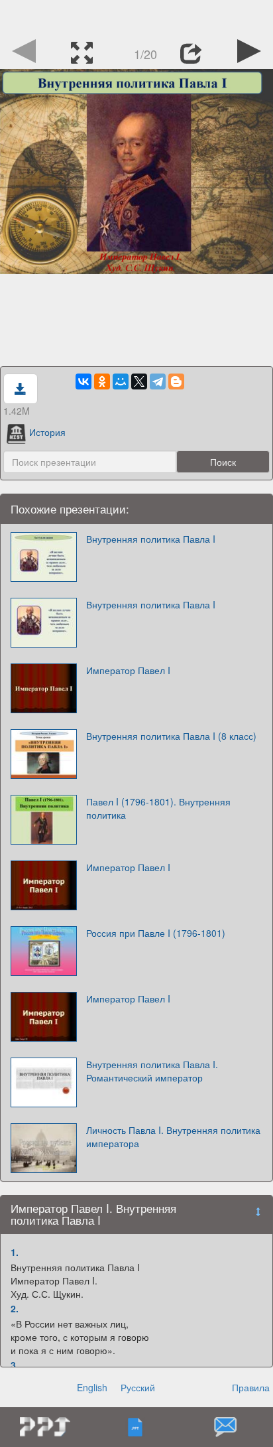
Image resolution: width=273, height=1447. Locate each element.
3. (15, 1364)
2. (15, 1308)
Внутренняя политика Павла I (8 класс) (171, 735)
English (92, 1387)
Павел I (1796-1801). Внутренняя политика (158, 808)
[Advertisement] (136, 16)
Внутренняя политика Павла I (150, 538)
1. (15, 1252)
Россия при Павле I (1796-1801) (155, 932)
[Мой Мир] (121, 381)
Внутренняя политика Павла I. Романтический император (152, 1071)
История (47, 432)
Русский (138, 1387)
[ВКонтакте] (83, 381)
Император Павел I (128, 670)
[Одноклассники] (102, 381)
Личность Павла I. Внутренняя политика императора (173, 1136)
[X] (139, 381)
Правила (251, 1387)
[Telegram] (158, 381)
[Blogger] (176, 381)
